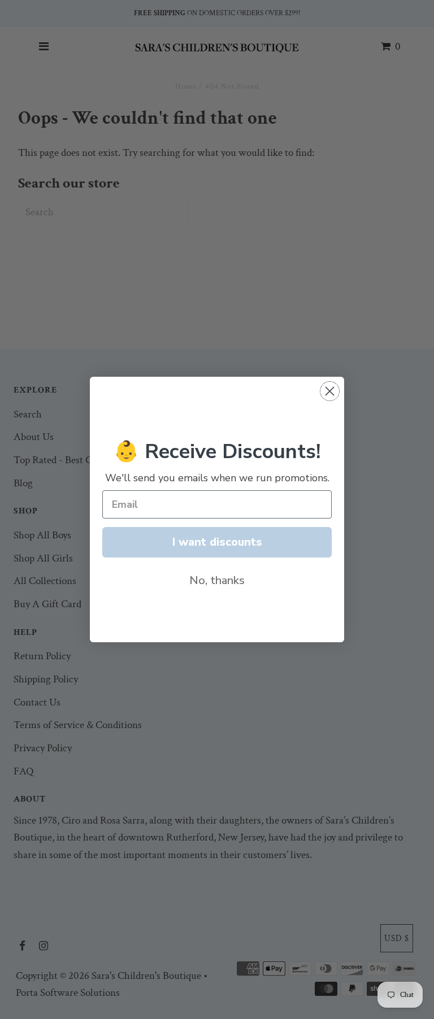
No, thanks (217, 580)
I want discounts (217, 542)
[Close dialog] (330, 391)
